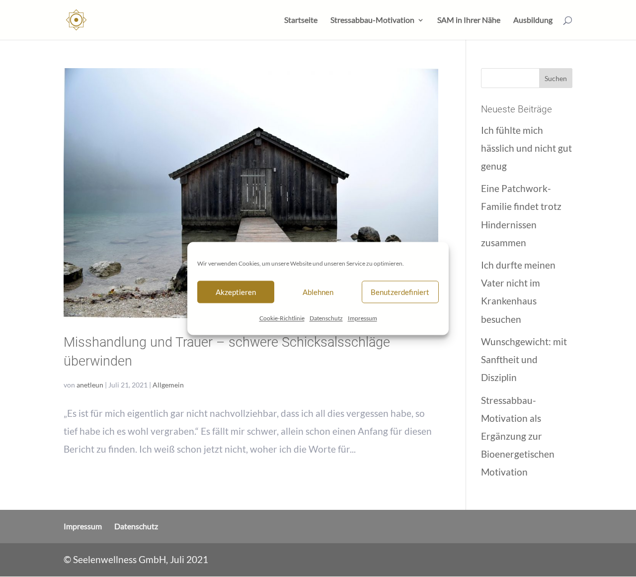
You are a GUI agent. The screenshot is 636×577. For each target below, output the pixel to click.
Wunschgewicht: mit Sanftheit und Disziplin (524, 359)
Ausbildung (533, 20)
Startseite (301, 20)
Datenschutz (326, 318)
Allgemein (168, 385)
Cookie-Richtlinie (282, 318)
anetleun (90, 385)
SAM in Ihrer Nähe (468, 20)
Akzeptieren (236, 292)
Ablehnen (318, 292)
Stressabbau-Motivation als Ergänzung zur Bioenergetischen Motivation (518, 436)
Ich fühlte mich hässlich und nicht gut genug (526, 148)
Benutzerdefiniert (400, 292)
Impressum (362, 318)
